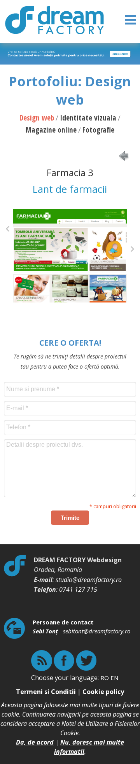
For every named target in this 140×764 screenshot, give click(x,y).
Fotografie (98, 129)
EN (114, 678)
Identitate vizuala (88, 117)
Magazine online (51, 129)
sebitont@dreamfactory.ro (96, 631)
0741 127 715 (78, 589)
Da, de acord (35, 742)
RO (104, 678)
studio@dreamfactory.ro (89, 579)
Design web (36, 117)
